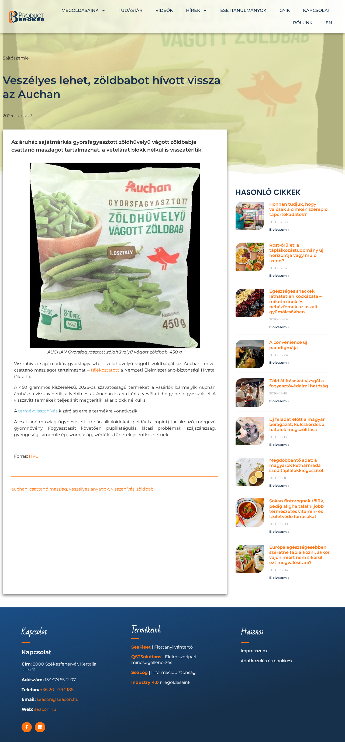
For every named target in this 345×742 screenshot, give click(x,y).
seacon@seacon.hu (58, 699)
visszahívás (122, 489)
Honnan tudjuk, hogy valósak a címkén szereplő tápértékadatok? (298, 209)
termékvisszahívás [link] (38, 411)
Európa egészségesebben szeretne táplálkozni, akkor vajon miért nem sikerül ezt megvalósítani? (299, 555)
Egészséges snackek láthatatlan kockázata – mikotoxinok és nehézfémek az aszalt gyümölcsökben (295, 301)
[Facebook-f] (27, 727)
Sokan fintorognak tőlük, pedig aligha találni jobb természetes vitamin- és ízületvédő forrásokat (296, 508)
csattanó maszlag (48, 489)
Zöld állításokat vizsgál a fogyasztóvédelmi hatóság (298, 383)
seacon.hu (45, 709)
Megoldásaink (80, 10)
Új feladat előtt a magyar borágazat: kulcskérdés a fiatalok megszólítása (297, 424)
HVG (34, 456)
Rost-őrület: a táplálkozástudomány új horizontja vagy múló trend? (296, 253)
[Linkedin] (40, 727)
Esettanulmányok (243, 10)
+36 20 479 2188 (57, 689)
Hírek (193, 10)
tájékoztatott (105, 370)
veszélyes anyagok (89, 489)
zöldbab (145, 489)
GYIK (285, 10)
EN (329, 22)
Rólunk (303, 22)
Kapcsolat (316, 10)
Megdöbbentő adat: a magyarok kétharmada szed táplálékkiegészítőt (296, 465)
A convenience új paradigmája (288, 345)
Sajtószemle (16, 58)
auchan (19, 489)
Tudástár (131, 10)
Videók (164, 10)
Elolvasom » (279, 230)
